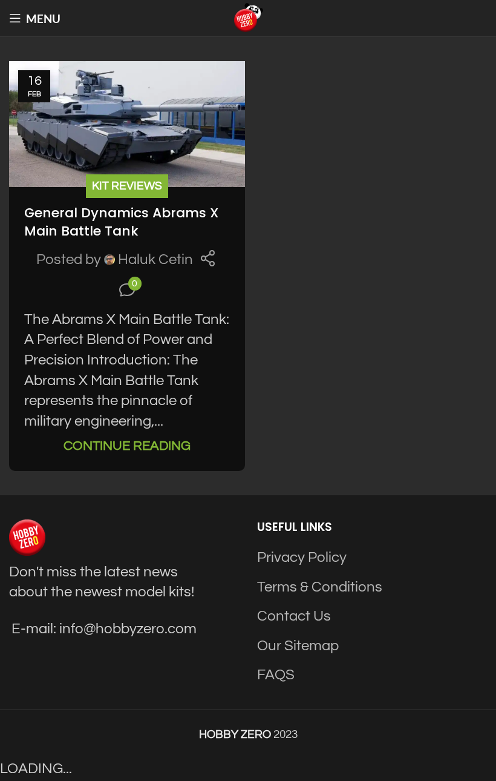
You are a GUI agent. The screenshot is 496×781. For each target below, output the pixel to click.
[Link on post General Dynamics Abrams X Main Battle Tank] (127, 124)
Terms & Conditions (319, 587)
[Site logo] (248, 17)
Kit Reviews (127, 186)
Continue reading (127, 446)
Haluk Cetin (155, 259)
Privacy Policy (302, 557)
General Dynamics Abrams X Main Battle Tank (121, 222)
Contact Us (294, 616)
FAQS (276, 674)
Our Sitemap (298, 645)
